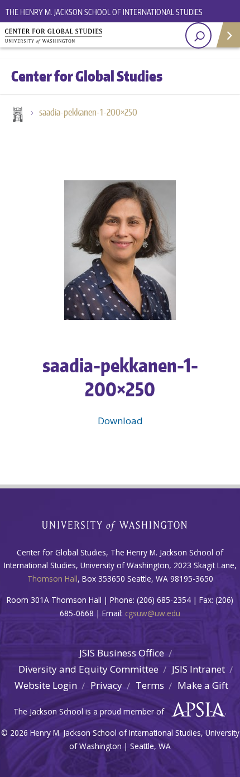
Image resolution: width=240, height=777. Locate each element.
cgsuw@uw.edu (152, 613)
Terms (150, 685)
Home (16, 115)
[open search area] (198, 35)
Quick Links (227, 34)
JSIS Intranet (198, 669)
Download (120, 420)
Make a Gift (202, 685)
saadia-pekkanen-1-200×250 (88, 112)
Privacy (106, 685)
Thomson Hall (52, 578)
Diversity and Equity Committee (88, 669)
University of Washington (120, 524)
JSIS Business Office (121, 652)
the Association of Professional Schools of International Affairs (195, 710)
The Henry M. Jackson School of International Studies (104, 12)
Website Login (46, 685)
